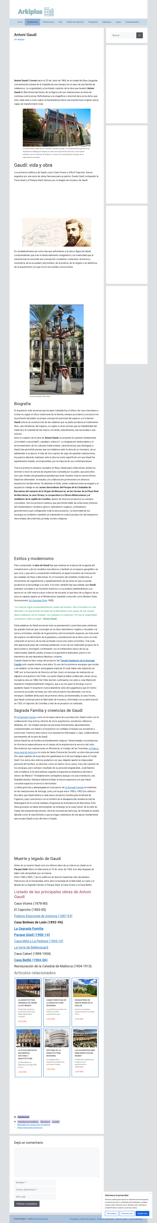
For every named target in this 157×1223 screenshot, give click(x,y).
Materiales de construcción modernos (33, 1125)
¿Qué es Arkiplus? (135, 1219)
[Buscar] (139, 35)
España (55, 1121)
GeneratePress (42, 1219)
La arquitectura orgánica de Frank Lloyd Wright (27, 1003)
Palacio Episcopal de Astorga (29, 1127)
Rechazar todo (127, 1213)
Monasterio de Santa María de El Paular (84, 1003)
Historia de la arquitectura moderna (53, 1053)
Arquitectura (32, 22)
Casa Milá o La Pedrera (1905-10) (38, 941)
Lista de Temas (121, 1219)
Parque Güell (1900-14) (32, 935)
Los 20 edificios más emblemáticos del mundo (85, 1053)
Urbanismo (106, 22)
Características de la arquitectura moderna (56, 1003)
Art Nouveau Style (38, 600)
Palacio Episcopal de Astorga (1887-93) (43, 916)
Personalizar (112, 1213)
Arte (60, 22)
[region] (127, 1205)
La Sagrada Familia (28, 929)
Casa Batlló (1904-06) (31, 960)
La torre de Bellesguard (31, 947)
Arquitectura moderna (28, 1121)
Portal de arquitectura (105, 1219)
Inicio (20, 22)
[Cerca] (150, 1193)
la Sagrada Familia (26, 717)
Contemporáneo (132, 22)
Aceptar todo (142, 1213)
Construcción (48, 22)
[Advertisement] (56, 62)
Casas (118, 22)
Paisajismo (93, 22)
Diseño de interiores (75, 22)
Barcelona (45, 1121)
